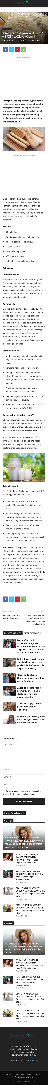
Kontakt (29, 1074)
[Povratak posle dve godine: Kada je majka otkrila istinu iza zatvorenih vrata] (9, 719)
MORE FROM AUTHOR (33, 633)
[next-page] (8, 729)
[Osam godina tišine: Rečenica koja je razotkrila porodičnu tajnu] (9, 678)
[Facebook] (5, 49)
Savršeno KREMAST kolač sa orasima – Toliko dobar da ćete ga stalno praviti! (35, 619)
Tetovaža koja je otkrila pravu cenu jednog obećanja (29, 706)
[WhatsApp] (23, 49)
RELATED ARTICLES (12, 633)
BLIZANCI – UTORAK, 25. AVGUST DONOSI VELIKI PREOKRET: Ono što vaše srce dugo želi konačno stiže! (24, 840)
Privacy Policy (19, 1074)
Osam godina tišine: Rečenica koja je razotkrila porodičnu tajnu (31, 678)
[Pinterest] (17, 49)
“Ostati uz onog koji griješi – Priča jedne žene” (11, 618)
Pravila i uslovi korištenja (24, 1077)
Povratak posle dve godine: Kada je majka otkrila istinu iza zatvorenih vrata (31, 719)
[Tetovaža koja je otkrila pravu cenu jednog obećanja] (9, 706)
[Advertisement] (24, 77)
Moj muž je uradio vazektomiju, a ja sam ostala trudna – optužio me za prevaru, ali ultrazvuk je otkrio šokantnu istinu (31, 646)
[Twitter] (11, 49)
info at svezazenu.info (29, 1060)
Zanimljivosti (13, 10)
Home (3, 10)
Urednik (7, 41)
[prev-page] (4, 729)
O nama (38, 1074)
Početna (8, 1074)
